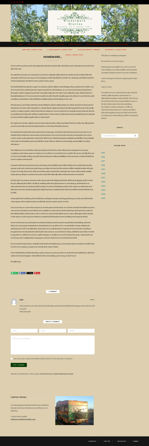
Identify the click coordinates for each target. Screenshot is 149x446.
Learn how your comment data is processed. (56, 374)
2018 (103, 165)
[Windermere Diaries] (74, 23)
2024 (103, 190)
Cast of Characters (56, 44)
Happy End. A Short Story (32, 50)
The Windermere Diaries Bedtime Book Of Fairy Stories (107, 44)
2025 (103, 194)
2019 (103, 169)
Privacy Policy (75, 44)
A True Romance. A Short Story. (60, 50)
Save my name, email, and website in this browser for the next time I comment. (43, 359)
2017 (103, 161)
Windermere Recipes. (35, 44)
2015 (103, 153)
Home (21, 44)
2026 (103, 198)
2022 (103, 182)
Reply (92, 300)
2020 (103, 173)
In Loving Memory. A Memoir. (89, 50)
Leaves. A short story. (74, 55)
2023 (103, 186)
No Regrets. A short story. (116, 50)
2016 (103, 157)
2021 (103, 178)
